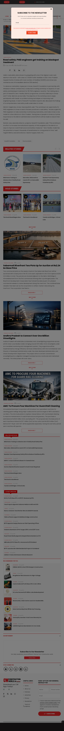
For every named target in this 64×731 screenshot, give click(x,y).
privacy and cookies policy (31, 28)
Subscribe (32, 33)
